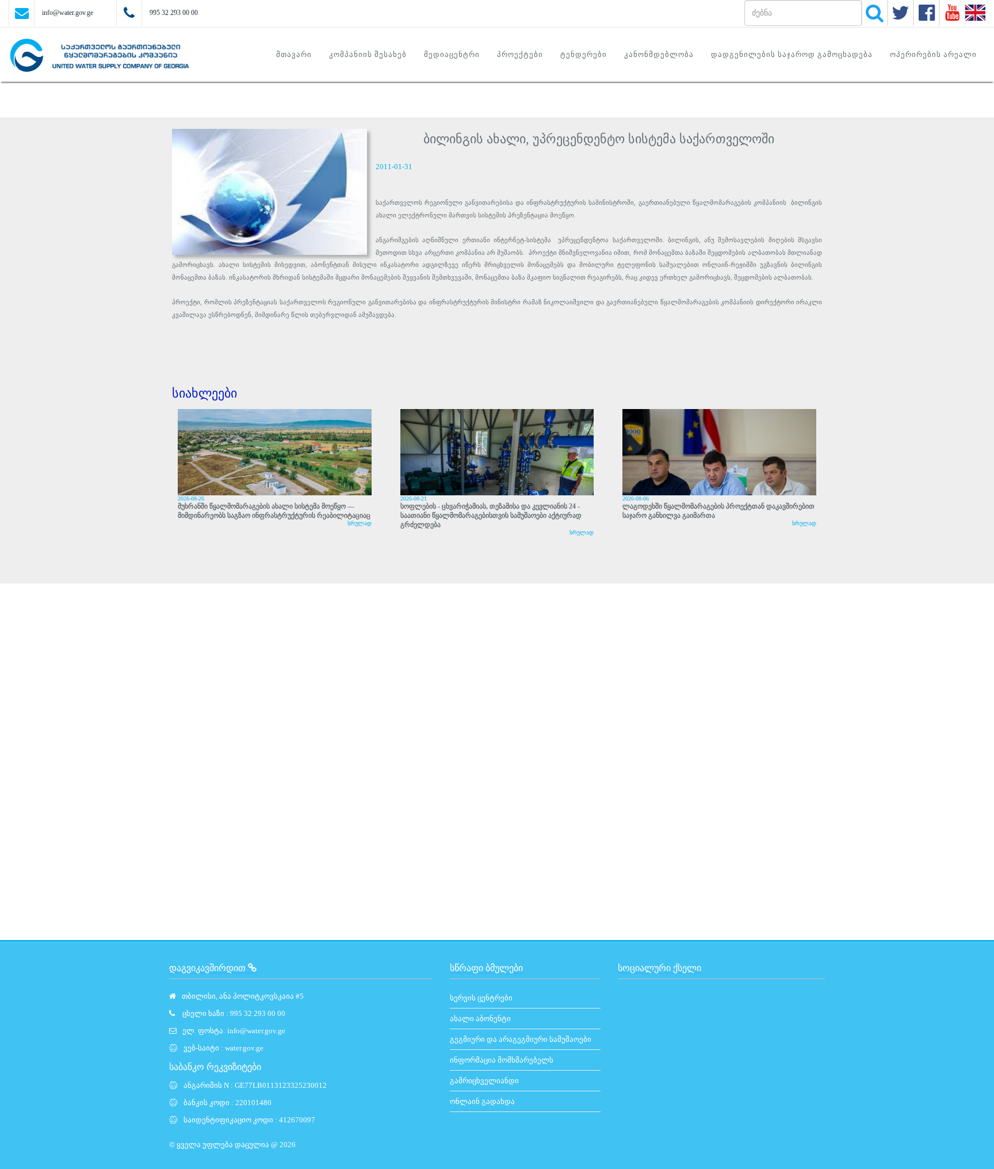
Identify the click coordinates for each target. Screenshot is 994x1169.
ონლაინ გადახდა (482, 1101)
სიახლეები (204, 393)
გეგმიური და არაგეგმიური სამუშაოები (520, 1039)
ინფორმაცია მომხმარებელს (501, 1060)
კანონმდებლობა (659, 54)
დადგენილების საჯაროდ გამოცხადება (792, 54)
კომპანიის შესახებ (368, 54)
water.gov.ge (244, 1048)
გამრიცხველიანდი (484, 1080)
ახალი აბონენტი (480, 1018)
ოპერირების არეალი (933, 54)
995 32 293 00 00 (174, 13)
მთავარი (294, 54)
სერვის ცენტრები (481, 998)
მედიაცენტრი (452, 54)
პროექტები (520, 54)
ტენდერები (583, 54)
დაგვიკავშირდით (208, 968)
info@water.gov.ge (67, 13)
